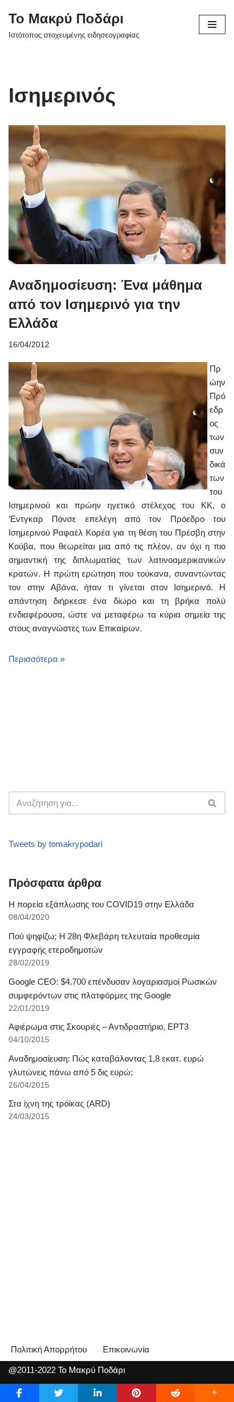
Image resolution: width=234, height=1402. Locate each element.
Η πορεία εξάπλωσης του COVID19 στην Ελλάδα (101, 904)
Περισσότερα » (37, 659)
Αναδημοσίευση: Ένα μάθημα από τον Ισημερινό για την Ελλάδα (105, 304)
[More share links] (214, 1393)
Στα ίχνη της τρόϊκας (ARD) (59, 1103)
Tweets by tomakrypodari (55, 844)
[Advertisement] (94, 1217)
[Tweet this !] (58, 1393)
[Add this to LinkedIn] (97, 1393)
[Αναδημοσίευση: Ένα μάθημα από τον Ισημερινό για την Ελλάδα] (117, 194)
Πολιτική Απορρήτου (49, 1349)
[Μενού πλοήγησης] (212, 24)
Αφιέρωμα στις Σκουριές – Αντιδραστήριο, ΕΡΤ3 (99, 1026)
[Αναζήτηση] (212, 803)
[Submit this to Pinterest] (136, 1393)
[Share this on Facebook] (19, 1393)
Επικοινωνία (126, 1349)
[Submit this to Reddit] (175, 1393)
